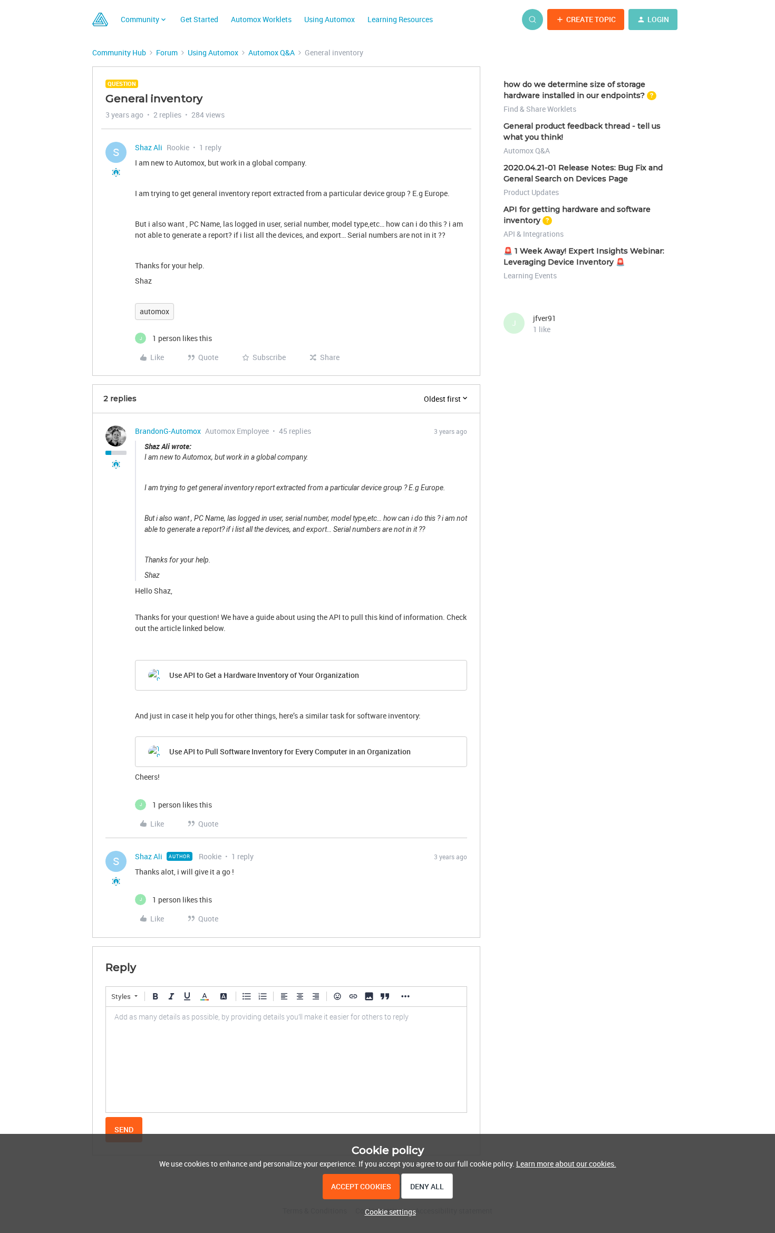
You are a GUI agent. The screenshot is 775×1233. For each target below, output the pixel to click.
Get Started (199, 19)
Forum (167, 52)
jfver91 (544, 318)
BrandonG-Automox (168, 431)
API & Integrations (533, 234)
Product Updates (531, 192)
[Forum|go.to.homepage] (100, 19)
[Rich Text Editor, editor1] (286, 1059)
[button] (585, 19)
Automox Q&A (271, 52)
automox (154, 311)
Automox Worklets (261, 19)
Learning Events (530, 275)
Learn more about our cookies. (566, 1164)
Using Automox (329, 19)
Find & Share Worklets (539, 109)
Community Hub (119, 52)
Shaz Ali (148, 147)
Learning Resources (400, 19)
